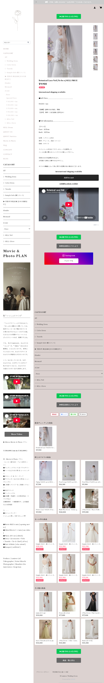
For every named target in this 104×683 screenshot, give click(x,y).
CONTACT (7, 154)
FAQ (5, 145)
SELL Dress (8, 127)
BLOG (5, 159)
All (36, 318)
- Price (37, 374)
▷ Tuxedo (38, 337)
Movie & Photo (9, 141)
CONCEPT (7, 150)
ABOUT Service (9, 136)
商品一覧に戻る (69, 660)
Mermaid (38, 361)
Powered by (66, 679)
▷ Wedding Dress (41, 324)
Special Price (11, 98)
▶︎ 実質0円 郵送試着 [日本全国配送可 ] (48, 349)
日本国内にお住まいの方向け (69, 184)
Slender (38, 355)
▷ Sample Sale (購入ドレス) (45, 343)
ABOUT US (7, 132)
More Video (16, 434)
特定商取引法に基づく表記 (60, 672)
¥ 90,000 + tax (11, 112)
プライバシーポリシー (42, 672)
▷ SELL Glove (40, 386)
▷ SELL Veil (39, 380)
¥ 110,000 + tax (12, 115)
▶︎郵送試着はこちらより (68, 246)
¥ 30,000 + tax (11, 101)
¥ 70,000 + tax (11, 108)
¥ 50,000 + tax (11, 105)
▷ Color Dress (40, 330)
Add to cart (69, 178)
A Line (37, 368)
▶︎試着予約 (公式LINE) (69, 17)
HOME (6, 49)
